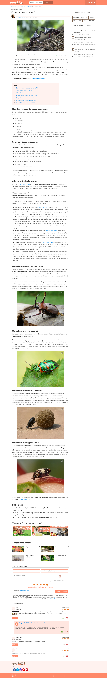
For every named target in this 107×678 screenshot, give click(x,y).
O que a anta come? (61, 556)
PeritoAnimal (14, 7)
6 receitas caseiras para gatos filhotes (84, 42)
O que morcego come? (33, 547)
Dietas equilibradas (28, 7)
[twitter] (17, 669)
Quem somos (33, 676)
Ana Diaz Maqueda (21, 18)
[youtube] (23, 669)
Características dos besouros (25, 90)
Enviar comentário (61, 591)
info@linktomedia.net (52, 599)
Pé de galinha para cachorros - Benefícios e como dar (84, 31)
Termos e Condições (48, 676)
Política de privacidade (59, 676)
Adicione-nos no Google (63, 55)
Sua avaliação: (31, 587)
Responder (14, 618)
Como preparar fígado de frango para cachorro (83, 58)
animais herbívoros (42, 207)
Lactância (91, 17)
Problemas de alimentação (80, 17)
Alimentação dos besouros (24, 93)
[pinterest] (27, 669)
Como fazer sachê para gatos (81, 35)
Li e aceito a (21, 590)
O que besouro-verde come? (25, 98)
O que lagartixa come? (62, 547)
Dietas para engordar (88, 21)
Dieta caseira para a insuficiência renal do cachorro (84, 50)
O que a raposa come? (38, 78)
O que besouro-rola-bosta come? (26, 100)
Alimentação (20, 7)
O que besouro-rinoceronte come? (26, 95)
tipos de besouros (25, 184)
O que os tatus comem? (30, 557)
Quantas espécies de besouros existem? (28, 88)
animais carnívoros (47, 242)
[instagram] (20, 669)
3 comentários (19, 15)
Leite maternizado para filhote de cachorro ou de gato (82, 38)
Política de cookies (69, 676)
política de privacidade (24, 590)
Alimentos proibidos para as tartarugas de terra (85, 46)
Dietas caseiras (77, 21)
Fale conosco (40, 676)
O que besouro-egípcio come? (25, 103)
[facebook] (14, 669)
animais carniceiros (51, 231)
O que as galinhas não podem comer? (84, 54)
